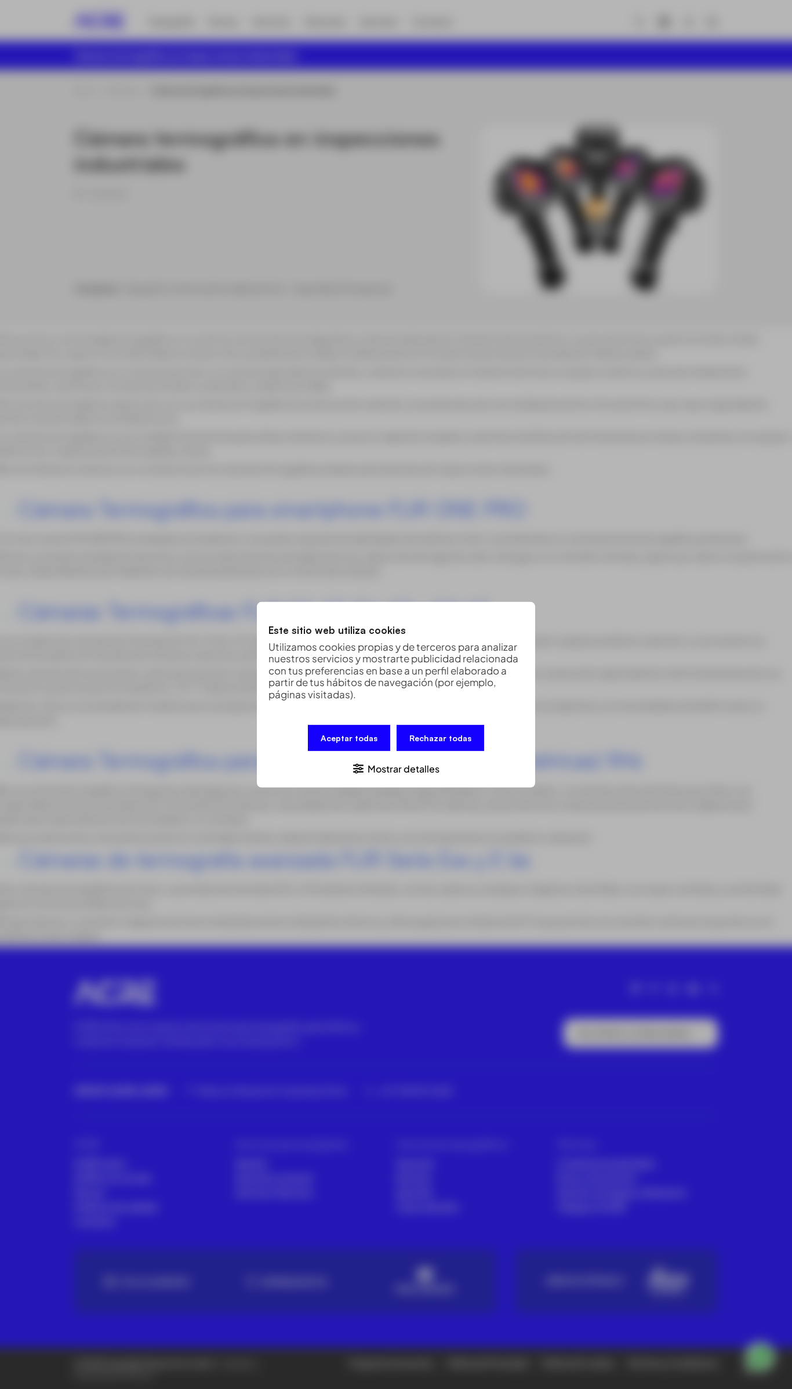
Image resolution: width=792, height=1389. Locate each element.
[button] (396, 767)
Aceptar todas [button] (349, 737)
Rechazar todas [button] (440, 737)
